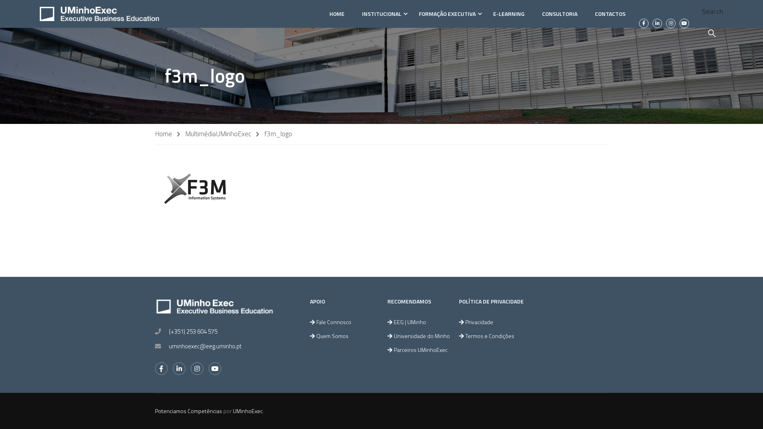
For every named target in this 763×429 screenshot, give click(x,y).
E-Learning (509, 14)
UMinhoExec (233, 134)
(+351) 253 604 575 (193, 331)
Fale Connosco (333, 322)
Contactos (610, 14)
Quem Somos (332, 336)
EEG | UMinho (410, 322)
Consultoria (559, 14)
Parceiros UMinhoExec (420, 350)
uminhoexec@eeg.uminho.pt (205, 346)
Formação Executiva (447, 14)
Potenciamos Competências (188, 411)
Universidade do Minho (422, 336)
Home (337, 14)
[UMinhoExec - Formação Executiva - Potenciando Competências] (99, 14)
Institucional (381, 14)
